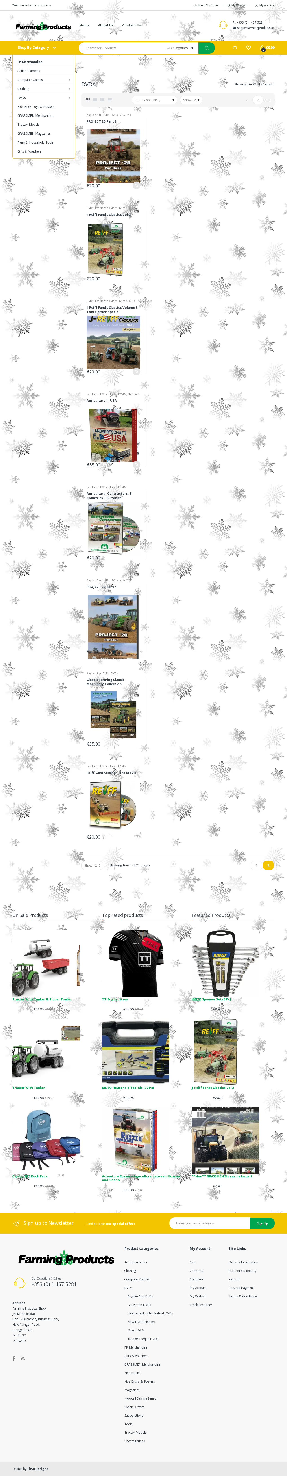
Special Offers (134, 1407)
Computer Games (30, 80)
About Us (105, 25)
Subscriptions (133, 1415)
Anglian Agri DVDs (98, 115)
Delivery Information (243, 1262)
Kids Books (132, 1373)
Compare (196, 1279)
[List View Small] (110, 99)
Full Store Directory (242, 1271)
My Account (267, 5)
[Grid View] (88, 99)
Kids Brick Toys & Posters (35, 106)
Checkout (196, 1271)
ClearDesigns (37, 1469)
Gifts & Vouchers (29, 151)
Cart (193, 1262)
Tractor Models (28, 124)
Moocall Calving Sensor (141, 1398)
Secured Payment (241, 1288)
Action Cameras (28, 71)
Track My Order (208, 5)
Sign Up (262, 1223)
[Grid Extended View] (95, 99)
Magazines (132, 1390)
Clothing (23, 88)
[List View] (102, 99)
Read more (136, 277)
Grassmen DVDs (139, 1305)
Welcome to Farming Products (32, 5)
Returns (234, 1279)
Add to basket (136, 185)
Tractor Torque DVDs (143, 1339)
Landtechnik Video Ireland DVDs (115, 208)
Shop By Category (34, 47)
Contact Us (131, 25)
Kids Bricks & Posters (139, 1381)
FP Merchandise (29, 62)
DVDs (21, 97)
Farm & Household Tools (35, 142)
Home (84, 25)
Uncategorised (134, 1441)
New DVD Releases (141, 1322)
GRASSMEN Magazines (33, 133)
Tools (128, 1424)
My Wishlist (238, 5)
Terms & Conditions (243, 1296)
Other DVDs (136, 1330)
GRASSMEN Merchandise (35, 115)
